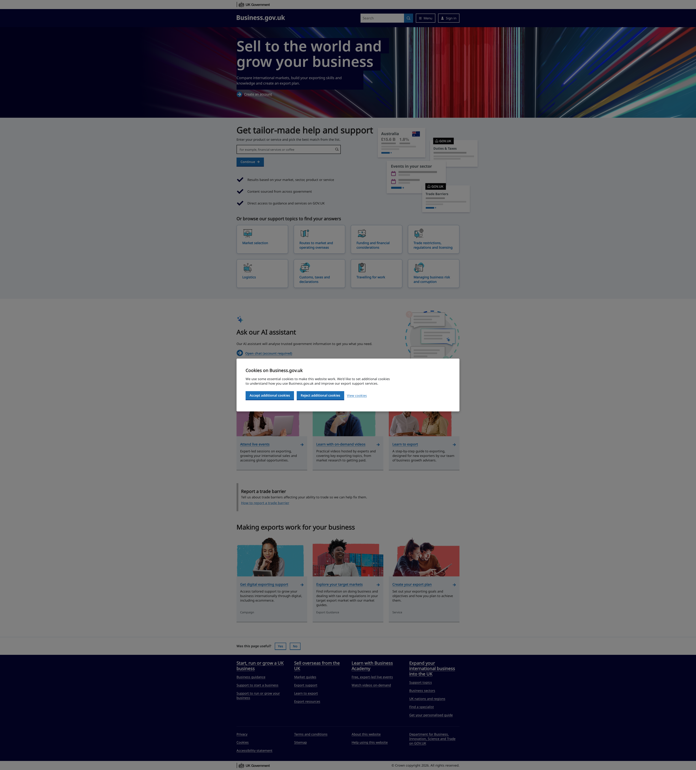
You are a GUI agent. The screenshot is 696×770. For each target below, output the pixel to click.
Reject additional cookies (320, 395)
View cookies (357, 395)
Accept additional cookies (270, 395)
